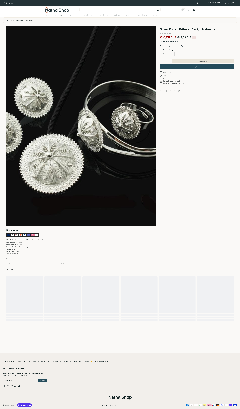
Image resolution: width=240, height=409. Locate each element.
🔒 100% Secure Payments (99, 361)
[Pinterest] (7, 3)
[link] (166, 90)
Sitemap (86, 361)
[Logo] (57, 10)
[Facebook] (4, 3)
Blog (80, 361)
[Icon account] (189, 10)
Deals (19, 361)
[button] (230, 3)
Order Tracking (57, 361)
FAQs (75, 361)
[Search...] (157, 9)
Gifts (24, 361)
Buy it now (197, 67)
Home (8, 20)
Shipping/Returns (33, 361)
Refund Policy (45, 361)
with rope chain (167, 54)
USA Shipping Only (9, 361)
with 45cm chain (181, 54)
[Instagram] (9, 3)
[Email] (15, 3)
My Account (67, 361)
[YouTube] (12, 3)
